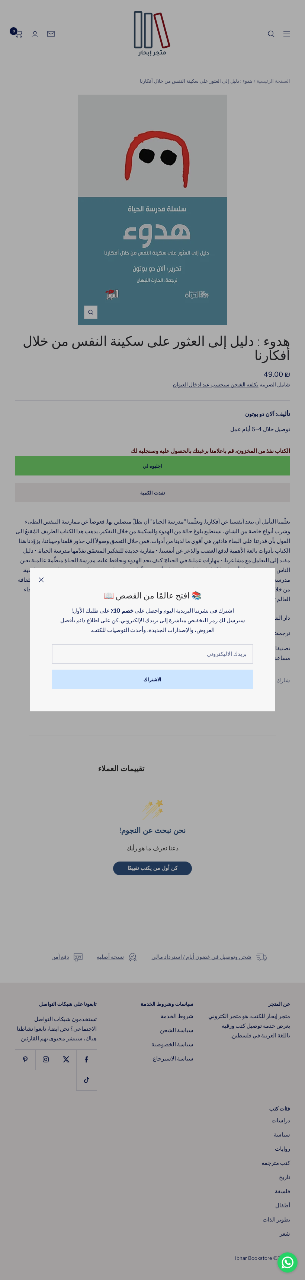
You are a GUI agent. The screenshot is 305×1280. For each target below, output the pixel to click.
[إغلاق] (41, 579)
